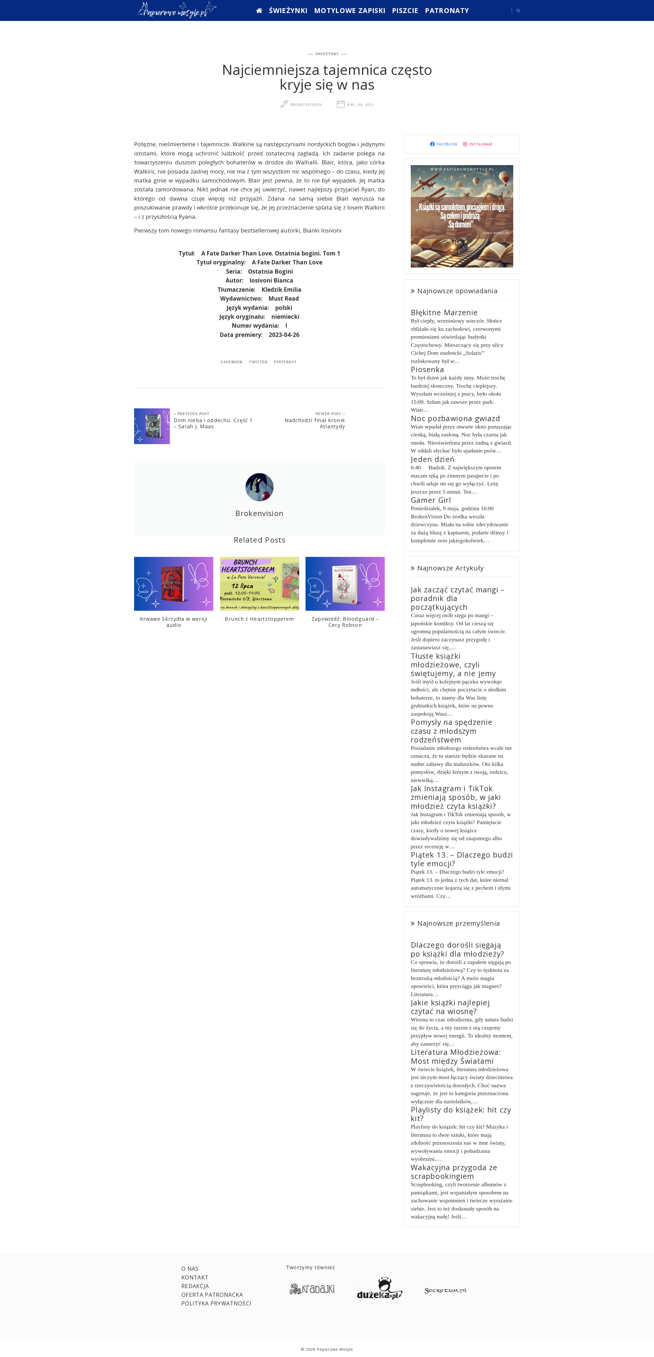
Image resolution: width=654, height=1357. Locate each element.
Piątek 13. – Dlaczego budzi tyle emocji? (462, 859)
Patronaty (447, 10)
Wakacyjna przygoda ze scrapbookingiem (454, 1171)
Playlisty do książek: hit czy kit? (461, 1114)
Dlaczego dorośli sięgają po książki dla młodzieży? (457, 949)
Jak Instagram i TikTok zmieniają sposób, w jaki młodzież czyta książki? (456, 797)
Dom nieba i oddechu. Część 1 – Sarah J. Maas (213, 423)
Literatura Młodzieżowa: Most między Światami (456, 1056)
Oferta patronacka (212, 1294)
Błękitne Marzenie (444, 312)
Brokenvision (306, 105)
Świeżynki (288, 10)
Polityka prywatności (216, 1303)
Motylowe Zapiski (350, 10)
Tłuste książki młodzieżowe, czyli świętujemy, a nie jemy (453, 664)
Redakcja (195, 1286)
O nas (190, 1268)
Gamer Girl (431, 500)
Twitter (258, 362)
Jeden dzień (433, 459)
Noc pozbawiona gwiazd (455, 418)
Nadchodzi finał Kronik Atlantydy (315, 423)
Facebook (232, 362)
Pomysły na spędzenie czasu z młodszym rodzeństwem (452, 730)
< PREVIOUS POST (191, 414)
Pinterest (285, 362)
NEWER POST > (330, 414)
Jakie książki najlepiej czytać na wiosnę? (450, 1006)
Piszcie (405, 10)
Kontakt (194, 1277)
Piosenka (428, 369)
